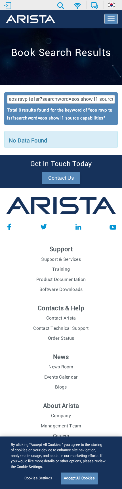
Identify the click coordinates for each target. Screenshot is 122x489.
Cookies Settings (38, 478)
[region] (61, 462)
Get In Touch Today (61, 164)
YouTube (113, 226)
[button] (61, 5)
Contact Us (61, 178)
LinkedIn (78, 226)
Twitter (43, 226)
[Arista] (30, 19)
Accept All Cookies (79, 478)
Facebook (9, 226)
